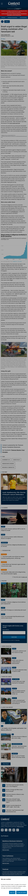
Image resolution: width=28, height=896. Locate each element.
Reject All (12, 892)
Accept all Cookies (21, 892)
